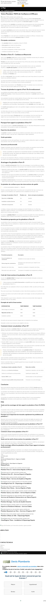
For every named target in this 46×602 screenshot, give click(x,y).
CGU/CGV (3, 537)
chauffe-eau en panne (12, 67)
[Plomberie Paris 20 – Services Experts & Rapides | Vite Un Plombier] (13, 472)
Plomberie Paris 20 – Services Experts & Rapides (16, 474)
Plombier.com (17, 115)
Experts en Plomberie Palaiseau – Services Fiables (16, 506)
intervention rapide (27, 21)
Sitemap (3, 540)
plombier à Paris (11, 214)
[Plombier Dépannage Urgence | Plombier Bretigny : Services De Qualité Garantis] (14, 500)
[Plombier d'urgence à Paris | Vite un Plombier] (23, 2)
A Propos (3, 533)
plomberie (9, 30)
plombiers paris (4, 456)
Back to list (3, 460)
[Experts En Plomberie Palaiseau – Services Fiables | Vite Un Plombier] (16, 504)
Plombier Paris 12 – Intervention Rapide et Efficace (16, 469)
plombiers (6, 43)
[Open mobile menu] (23, 6)
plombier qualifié (23, 169)
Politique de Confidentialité (7, 536)
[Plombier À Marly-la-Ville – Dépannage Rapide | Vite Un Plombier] (17, 513)
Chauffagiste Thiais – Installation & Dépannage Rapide (18, 520)
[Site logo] (9, 2)
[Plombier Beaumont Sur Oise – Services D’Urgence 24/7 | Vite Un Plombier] (15, 509)
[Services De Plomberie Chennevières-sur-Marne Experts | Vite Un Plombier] (17, 495)
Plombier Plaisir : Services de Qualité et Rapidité (16, 479)
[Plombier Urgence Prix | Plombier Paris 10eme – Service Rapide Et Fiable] (14, 486)
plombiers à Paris (33, 174)
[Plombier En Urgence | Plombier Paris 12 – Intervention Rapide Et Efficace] (15, 467)
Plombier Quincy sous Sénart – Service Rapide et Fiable (18, 492)
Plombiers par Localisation (9, 10)
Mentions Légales (5, 534)
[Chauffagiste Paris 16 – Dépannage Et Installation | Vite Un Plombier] (16, 481)
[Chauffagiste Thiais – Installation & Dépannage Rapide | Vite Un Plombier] (15, 518)
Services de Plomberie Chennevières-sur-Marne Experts (18, 497)
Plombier (6, 35)
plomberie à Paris (20, 37)
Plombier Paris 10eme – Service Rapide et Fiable (16, 488)
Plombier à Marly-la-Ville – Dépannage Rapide (15, 515)
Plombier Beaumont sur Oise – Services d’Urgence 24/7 (18, 511)
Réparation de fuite (6, 312)
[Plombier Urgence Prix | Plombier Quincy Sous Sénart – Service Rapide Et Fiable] (18, 490)
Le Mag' (3, 539)
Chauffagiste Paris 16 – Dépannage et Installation (16, 483)
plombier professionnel (18, 125)
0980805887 (7, 545)
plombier (13, 24)
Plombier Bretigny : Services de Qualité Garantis (16, 502)
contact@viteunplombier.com (8, 546)
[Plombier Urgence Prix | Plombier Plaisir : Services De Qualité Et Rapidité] (13, 477)
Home (2, 10)
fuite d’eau (10, 198)
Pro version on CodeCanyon (19, 597)
